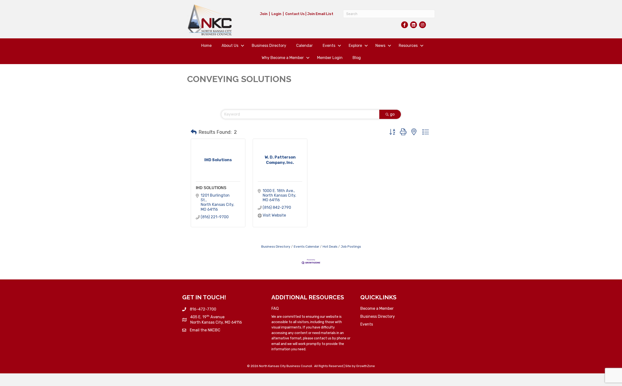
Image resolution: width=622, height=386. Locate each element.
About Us (230, 45)
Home (206, 45)
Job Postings (351, 246)
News (380, 45)
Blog (357, 57)
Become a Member (377, 308)
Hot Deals (330, 246)
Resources (408, 45)
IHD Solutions (211, 188)
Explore (355, 45)
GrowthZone (365, 366)
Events (329, 45)
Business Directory (269, 45)
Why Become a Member (283, 57)
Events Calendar (306, 246)
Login (276, 14)
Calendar (304, 45)
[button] (194, 132)
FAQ (275, 308)
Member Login (330, 57)
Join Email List (320, 14)
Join (264, 14)
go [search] (392, 114)
